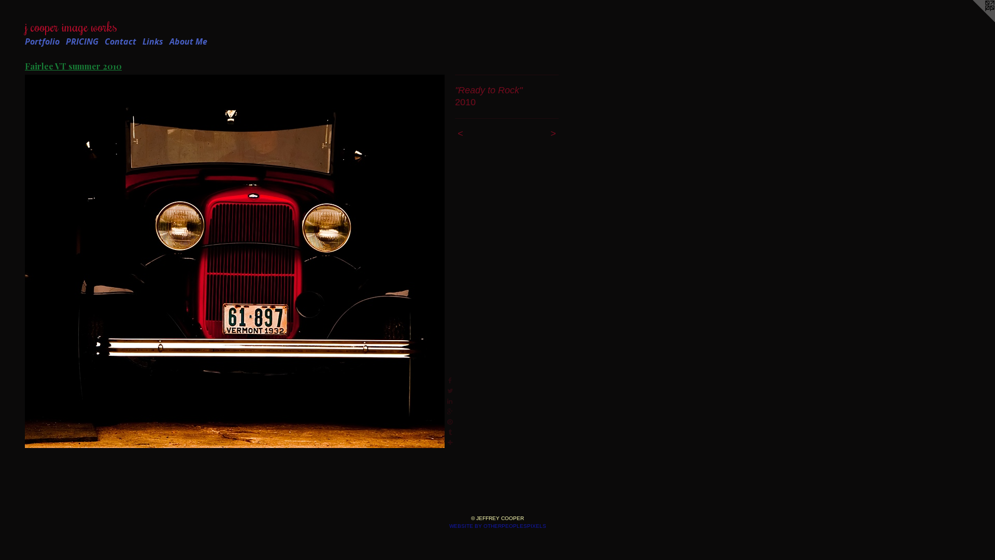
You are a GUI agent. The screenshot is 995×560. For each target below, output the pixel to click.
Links (153, 41)
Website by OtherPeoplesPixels (497, 526)
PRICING (82, 41)
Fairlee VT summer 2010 (73, 66)
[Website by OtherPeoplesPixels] (974, 20)
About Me (188, 41)
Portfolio (42, 41)
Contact (120, 41)
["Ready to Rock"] (235, 261)
